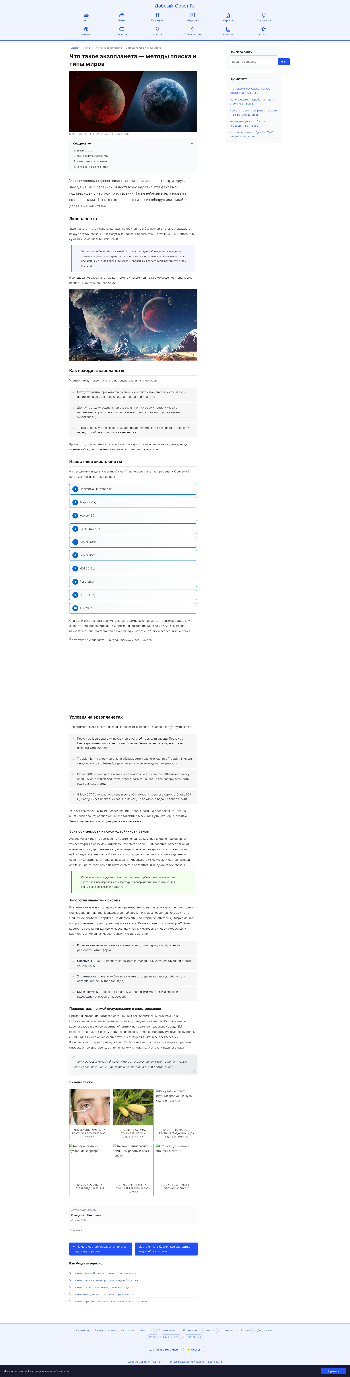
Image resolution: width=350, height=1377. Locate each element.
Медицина (193, 20)
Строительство (168, 1330)
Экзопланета (84, 150)
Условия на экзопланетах (92, 166)
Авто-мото (82, 1330)
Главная (74, 47)
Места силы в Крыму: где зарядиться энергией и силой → (165, 1249)
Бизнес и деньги (105, 1330)
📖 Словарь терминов (163, 1349)
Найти (284, 61)
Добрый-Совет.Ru (175, 6)
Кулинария (157, 20)
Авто (86, 20)
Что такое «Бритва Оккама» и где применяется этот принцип (108, 1301)
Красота (157, 34)
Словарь (228, 34)
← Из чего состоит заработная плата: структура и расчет (99, 1249)
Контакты (158, 1361)
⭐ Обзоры (194, 1349)
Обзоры (263, 34)
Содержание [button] (133, 143)
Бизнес (122, 20)
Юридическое (171, 1337)
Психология (264, 20)
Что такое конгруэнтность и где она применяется (101, 1294)
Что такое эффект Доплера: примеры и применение (102, 1273)
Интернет (86, 34)
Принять (333, 1371)
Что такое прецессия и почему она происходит (100, 1287)
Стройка (228, 20)
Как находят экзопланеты (92, 155)
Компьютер (121, 34)
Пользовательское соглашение (186, 1361)
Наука (86, 47)
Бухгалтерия (193, 1337)
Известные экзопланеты (92, 161)
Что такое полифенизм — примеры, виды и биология (103, 1280)
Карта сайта (215, 1361)
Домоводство (193, 34)
